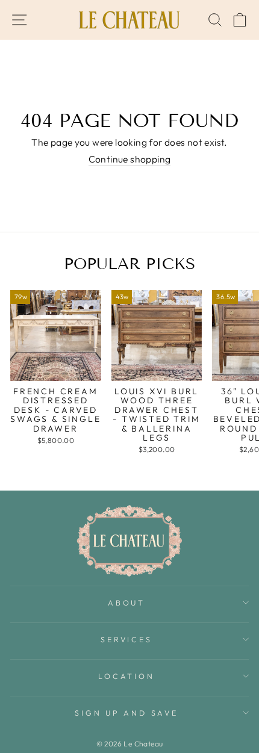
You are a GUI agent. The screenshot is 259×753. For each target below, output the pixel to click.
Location (126, 676)
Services (126, 639)
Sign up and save (126, 712)
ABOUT (126, 602)
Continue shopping (130, 159)
